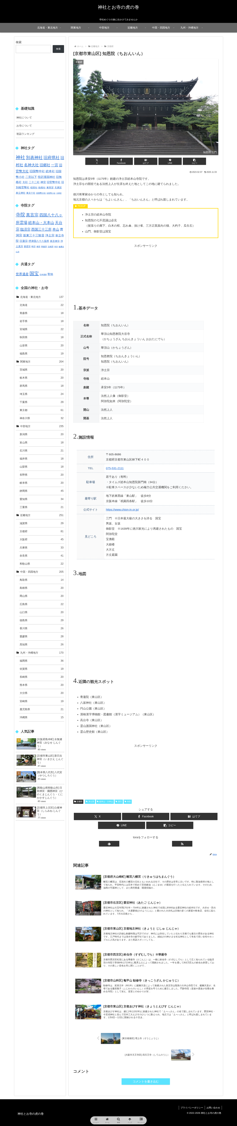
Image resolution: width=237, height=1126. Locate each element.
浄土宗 (91, 801)
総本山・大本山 (106, 801)
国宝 (120, 801)
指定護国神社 (46, 177)
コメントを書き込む (146, 1081)
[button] (194, 161)
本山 (55, 229)
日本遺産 (43, 274)
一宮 (54, 165)
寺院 (129, 801)
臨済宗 (25, 229)
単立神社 (20, 193)
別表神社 (34, 157)
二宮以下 (31, 177)
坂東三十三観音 (33, 235)
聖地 (50, 274)
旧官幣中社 (53, 182)
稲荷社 (34, 187)
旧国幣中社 (37, 171)
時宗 (33, 246)
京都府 (79, 801)
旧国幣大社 (41, 193)
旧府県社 (52, 157)
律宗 (38, 246)
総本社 (50, 171)
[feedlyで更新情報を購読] (109, 844)
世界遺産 (22, 274)
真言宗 (32, 214)
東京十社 (30, 193)
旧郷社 (45, 165)
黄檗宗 (27, 246)
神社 (20, 157)
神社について (24, 117)
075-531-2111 (115, 468)
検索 (19, 42)
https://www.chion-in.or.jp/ (122, 509)
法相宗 (51, 246)
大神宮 (59, 193)
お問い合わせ (213, 1107)
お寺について (24, 125)
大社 (25, 182)
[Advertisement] (145, 271)
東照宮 (50, 187)
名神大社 (31, 165)
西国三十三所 (41, 229)
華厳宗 (44, 246)
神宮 (43, 182)
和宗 (56, 247)
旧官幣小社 (51, 193)
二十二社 (34, 182)
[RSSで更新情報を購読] (182, 844)
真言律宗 (55, 241)
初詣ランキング (25, 133)
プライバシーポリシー (192, 1107)
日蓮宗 (24, 241)
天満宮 (58, 187)
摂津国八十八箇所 (39, 241)
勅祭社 (42, 187)
